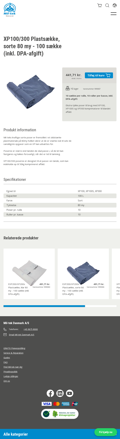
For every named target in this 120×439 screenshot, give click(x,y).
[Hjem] (10, 9)
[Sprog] (114, 5)
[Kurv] (99, 5)
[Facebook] (50, 393)
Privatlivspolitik (10, 371)
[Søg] (107, 5)
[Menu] (113, 13)
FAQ (6, 362)
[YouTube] (69, 393)
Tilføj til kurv (96, 75)
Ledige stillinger (11, 376)
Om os (7, 381)
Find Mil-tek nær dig (13, 367)
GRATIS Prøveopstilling (14, 348)
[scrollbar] (60, 306)
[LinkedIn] (60, 393)
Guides (7, 357)
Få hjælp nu (105, 432)
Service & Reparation (13, 353)
